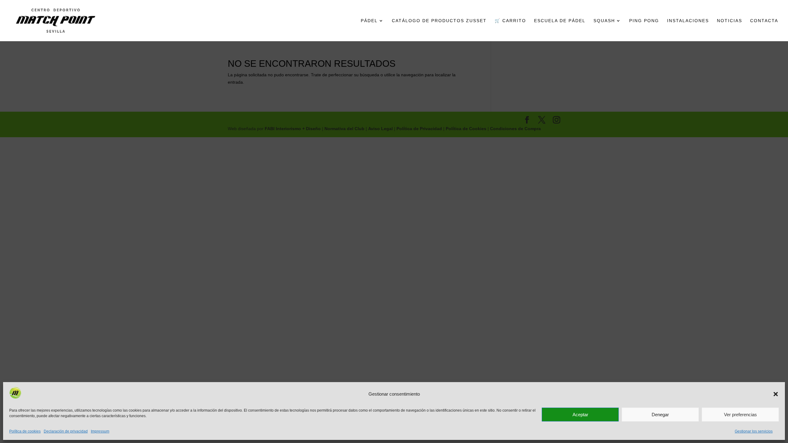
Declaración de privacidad (66, 431)
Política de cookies (25, 431)
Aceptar (580, 414)
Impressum (100, 431)
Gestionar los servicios (754, 431)
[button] (776, 394)
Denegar (660, 414)
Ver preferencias (740, 414)
